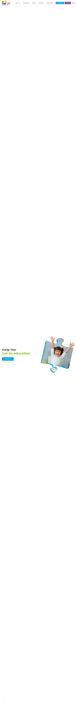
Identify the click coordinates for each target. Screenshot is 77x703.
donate (68, 3)
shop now (41, 3)
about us (17, 3)
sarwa (34, 3)
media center (50, 3)
